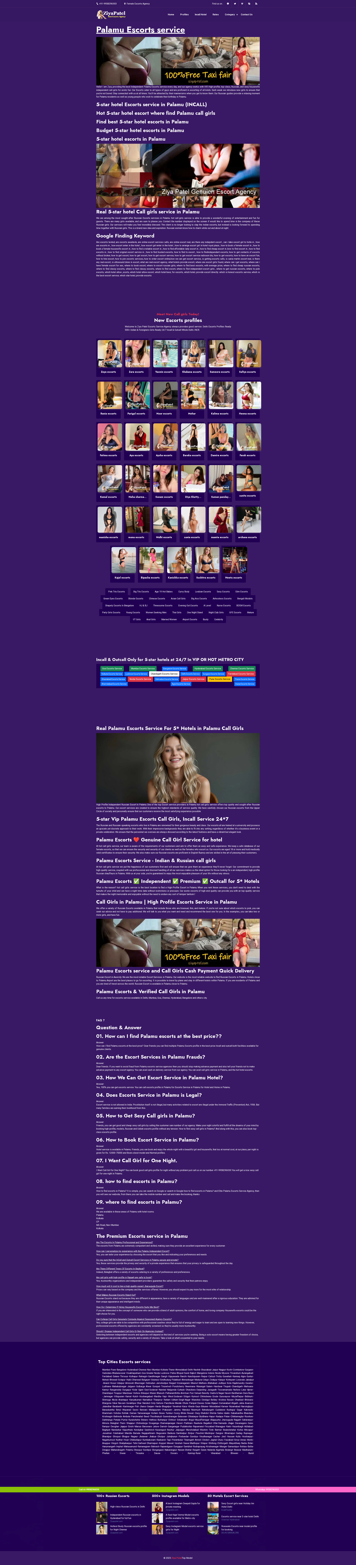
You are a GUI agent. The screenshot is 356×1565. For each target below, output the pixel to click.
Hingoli (114, 1443)
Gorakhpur (131, 1403)
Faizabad (228, 1440)
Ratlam (167, 1399)
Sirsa (236, 1440)
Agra (243, 1376)
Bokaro (144, 1420)
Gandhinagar (154, 1376)
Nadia (244, 1443)
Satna (220, 1413)
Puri (192, 1393)
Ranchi (183, 1376)
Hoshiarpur (247, 1436)
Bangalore (121, 1369)
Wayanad (126, 1409)
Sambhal (188, 1446)
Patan (227, 1416)
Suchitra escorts (205, 577)
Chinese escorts (157, 598)
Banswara (147, 1426)
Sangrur (219, 1433)
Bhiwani (234, 1453)
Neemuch (195, 1409)
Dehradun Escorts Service (166, 679)
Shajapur (131, 1423)
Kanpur (221, 1379)
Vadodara (106, 1373)
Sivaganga (154, 1423)
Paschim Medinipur (205, 1433)
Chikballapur (136, 1440)
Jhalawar (143, 1436)
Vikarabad (215, 1453)
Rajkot (193, 1373)
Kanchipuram (194, 1376)
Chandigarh (237, 1386)
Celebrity (218, 619)
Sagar (239, 1409)
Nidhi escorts (164, 537)
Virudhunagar (205, 1436)
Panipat (192, 1403)
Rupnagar (248, 1433)
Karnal (128, 1396)
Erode (215, 1396)
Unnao (243, 1440)
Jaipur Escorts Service (193, 679)
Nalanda (211, 1450)
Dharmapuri (152, 1443)
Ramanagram (144, 1446)
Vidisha (117, 1413)
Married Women (169, 619)
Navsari (121, 1403)
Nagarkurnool (108, 1440)
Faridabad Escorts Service (241, 674)
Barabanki (117, 1406)
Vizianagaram (183, 1383)
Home (171, 14)
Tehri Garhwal (139, 1443)
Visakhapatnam (133, 1373)
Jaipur (215, 1369)
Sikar (114, 1403)
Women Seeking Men (156, 612)
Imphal (119, 1446)
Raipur (204, 1376)
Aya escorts (136, 455)
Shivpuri (117, 1436)
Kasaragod (160, 1430)
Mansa (138, 1426)
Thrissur (124, 1376)
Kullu (238, 1436)
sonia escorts (192, 537)
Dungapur (178, 1446)
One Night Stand (195, 612)
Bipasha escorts (150, 577)
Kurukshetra (134, 1420)
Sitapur (204, 1443)
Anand (106, 1383)
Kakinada (248, 1409)
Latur (243, 1389)
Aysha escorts (164, 455)
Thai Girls (176, 612)
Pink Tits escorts (116, 591)
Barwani (143, 1409)
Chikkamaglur (237, 1416)
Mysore (225, 1373)
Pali (137, 1406)
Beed (146, 1416)
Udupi (206, 1379)
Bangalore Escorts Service (174, 669)
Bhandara (248, 1413)
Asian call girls (178, 598)
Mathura (203, 1383)
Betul (118, 1409)
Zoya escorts (108, 372)
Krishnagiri (107, 1416)
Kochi (229, 1369)
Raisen (230, 1399)
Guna (250, 1423)
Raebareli (161, 1440)
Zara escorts (136, 372)
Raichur (170, 1430)
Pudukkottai (186, 1426)
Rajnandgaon (166, 1446)
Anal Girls (151, 619)
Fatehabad (118, 1433)
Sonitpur (147, 1450)
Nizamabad (234, 1406)
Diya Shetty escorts (192, 499)
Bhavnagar (140, 1383)
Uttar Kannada (220, 1423)
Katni (228, 1426)
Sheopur (138, 1450)
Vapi (164, 1396)
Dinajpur (106, 1450)
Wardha (157, 1396)
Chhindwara (205, 1396)
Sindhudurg (165, 1379)
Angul (191, 1420)
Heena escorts (247, 413)
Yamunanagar (144, 1413)
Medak (178, 1403)
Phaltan (105, 1453)
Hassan (230, 1436)
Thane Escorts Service (244, 679)
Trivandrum (235, 1373)
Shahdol (205, 1413)
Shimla (213, 1413)
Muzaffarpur (237, 1396)
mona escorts (136, 537)
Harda (158, 1406)
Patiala (117, 1420)
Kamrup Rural (194, 1453)
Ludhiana (106, 1386)
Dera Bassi (248, 1393)
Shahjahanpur (125, 1443)
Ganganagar (173, 1426)
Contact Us (247, 14)
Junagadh (212, 1389)
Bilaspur (145, 1393)
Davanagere (241, 1423)
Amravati (129, 1383)
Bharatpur (106, 1436)
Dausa (157, 1453)
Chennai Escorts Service (242, 668)
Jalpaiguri (180, 1430)
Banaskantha (108, 1409)
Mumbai (106, 1369)
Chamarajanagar (167, 1423)
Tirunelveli (166, 1386)
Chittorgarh (222, 1443)
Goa (144, 1373)
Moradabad (214, 1406)
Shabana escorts (192, 372)
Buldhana (203, 1416)
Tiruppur (118, 1393)
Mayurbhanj (234, 1443)
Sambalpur (181, 1433)
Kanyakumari (135, 1399)
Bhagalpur (166, 1406)
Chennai (142, 1369)
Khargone (106, 1403)
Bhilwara (249, 1399)
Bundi (251, 1453)
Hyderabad (132, 1369)
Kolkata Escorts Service (112, 674)
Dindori (205, 1440)
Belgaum (146, 1379)
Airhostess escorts (222, 598)
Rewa (162, 1413)
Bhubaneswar (118, 1373)
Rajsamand (198, 1426)
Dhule (185, 1403)
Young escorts (133, 612)
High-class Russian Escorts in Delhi (127, 1506)
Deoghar (115, 1426)
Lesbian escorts (203, 591)
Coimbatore (238, 1369)
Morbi (250, 1440)
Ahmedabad (181, 1369)
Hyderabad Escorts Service (208, 668)
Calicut (211, 1376)
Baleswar (182, 1416)
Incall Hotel (201, 14)
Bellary (214, 1399)
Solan (208, 1403)
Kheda (191, 1406)
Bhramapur (230, 1433)
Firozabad (209, 1426)
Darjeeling (201, 1389)
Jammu (177, 1409)
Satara (116, 1376)
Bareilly (205, 1393)
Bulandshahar (229, 1430)
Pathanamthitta (172, 1393)
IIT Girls (137, 619)
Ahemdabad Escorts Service (114, 684)
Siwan (123, 1453)
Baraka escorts (192, 455)
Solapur (121, 1379)
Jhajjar (231, 1423)
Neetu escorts (233, 577)
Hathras (153, 1420)
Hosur (113, 1383)
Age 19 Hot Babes (164, 591)
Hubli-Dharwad (133, 1379)
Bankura (171, 1433)
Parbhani (188, 1423)
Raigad (172, 1383)
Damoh (163, 1426)
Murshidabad (192, 1430)
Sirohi (131, 1426)
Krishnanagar (212, 1446)
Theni (122, 1423)
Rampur (106, 1426)
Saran (203, 1450)
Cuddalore (220, 1409)
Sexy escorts (223, 591)
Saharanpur (247, 1420)
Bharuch (160, 1393)
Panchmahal (137, 1416)
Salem (209, 1386)
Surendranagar (170, 1416)
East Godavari (151, 1389)
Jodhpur (222, 1383)
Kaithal (119, 1440)
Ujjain (140, 1389)
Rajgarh (237, 1420)
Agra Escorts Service (181, 684)
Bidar (250, 1443)
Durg (197, 1413)
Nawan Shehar (185, 1450)
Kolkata (164, 1369)
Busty (205, 619)
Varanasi (155, 1379)
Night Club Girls (216, 612)
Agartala (220, 1450)
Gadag (239, 1433)
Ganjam (150, 1406)
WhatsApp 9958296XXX (267, 1489)
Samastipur (233, 1446)
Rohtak (125, 1413)
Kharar (153, 1393)
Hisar (126, 1440)
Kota (229, 1383)
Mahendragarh (118, 1450)
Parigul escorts (136, 413)
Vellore (136, 1393)
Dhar (139, 1403)
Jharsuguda (227, 1420)
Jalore (156, 1426)
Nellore (236, 1389)
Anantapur (123, 1399)
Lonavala (240, 1379)
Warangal (200, 1386)
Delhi (190, 1369)
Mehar (192, 413)
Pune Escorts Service (219, 679)
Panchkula (169, 1403)
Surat (186, 1373)
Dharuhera (191, 1389)
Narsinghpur (247, 1406)
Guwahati (227, 1376)
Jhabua (152, 1436)
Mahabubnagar (119, 1386)
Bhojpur (125, 1436)
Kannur (105, 1389)
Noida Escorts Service (140, 679)
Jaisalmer (107, 1433)
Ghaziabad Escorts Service (113, 679)
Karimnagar (128, 1406)
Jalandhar (107, 1406)
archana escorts (247, 537)
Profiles (184, 14)
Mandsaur (127, 1393)
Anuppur (106, 1443)
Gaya (197, 1406)
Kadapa (219, 1416)
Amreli (198, 1440)
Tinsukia (140, 1453)
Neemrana (190, 1386)
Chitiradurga (142, 1423)
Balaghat (114, 1423)
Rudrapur (231, 1409)
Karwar (224, 1406)
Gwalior (249, 1383)
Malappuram (155, 1409)
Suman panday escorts (219, 499)
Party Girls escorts (111, 612)
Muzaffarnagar (202, 1420)
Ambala (126, 1416)
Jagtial (213, 1440)
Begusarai (161, 1433)
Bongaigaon (158, 1450)
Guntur (250, 1376)
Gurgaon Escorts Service (213, 674)
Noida (218, 1373)
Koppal (162, 1443)
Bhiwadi (113, 1379)
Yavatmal (177, 1406)
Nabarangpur (171, 1450)
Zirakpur (213, 1379)
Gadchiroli (149, 1430)
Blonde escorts (135, 598)
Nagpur (222, 1369)
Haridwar (218, 1386)
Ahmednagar (188, 1379)
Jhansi (143, 1406)
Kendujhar (138, 1430)
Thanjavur (157, 1399)
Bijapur (214, 1403)
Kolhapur (133, 1376)
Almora (105, 1423)
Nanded (146, 1403)
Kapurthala (128, 1430)
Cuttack (181, 1389)
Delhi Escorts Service (190, 674)
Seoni (135, 1409)
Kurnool (195, 1396)
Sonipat (156, 1386)
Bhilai (183, 1413)
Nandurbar (116, 1430)
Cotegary (230, 14)
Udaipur (120, 1383)
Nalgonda (171, 1389)
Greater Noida (153, 1373)
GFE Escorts (235, 612)
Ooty (153, 1403)
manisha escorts (108, 537)
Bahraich (155, 1446)
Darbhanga (107, 1420)
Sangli (164, 1376)
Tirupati (227, 1386)
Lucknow (165, 1373)
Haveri (179, 1423)
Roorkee (249, 1416)
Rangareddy (115, 1389)
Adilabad (248, 1426)
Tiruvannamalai (225, 1389)
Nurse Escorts (224, 605)
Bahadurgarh (208, 1409)
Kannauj (236, 1376)
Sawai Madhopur (191, 1443)
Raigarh (196, 1450)
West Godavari (175, 1396)
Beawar (237, 1450)
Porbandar (184, 1436)
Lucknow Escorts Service (136, 674)
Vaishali (178, 1443)
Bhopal (180, 1373)
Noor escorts (164, 413)
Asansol (249, 1403)
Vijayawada (173, 1376)
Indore (211, 1373)
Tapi (169, 1440)
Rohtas (243, 1446)
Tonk (211, 1430)
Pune (113, 1369)
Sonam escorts (164, 497)
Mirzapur (248, 1430)
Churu (220, 1440)
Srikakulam (182, 1420)
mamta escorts (219, 537)
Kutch (135, 1396)
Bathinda (117, 1416)
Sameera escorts (220, 372)
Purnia (124, 1420)
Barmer (218, 1430)
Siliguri (187, 1396)
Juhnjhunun (172, 1436)
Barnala (136, 1433)
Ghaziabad (206, 1369)
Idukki (227, 1413)
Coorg (177, 1413)
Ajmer (250, 1389)
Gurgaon (249, 1369)
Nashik (197, 1369)
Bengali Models (245, 598)
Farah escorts (247, 455)
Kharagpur (220, 1426)
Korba (240, 1430)
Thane (172, 1369)
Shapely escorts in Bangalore (119, 605)
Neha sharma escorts (136, 499)
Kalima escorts (219, 413)
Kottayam (230, 1379)
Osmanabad (224, 1403)
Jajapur (123, 1426)
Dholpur (161, 1436)
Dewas (200, 1403)
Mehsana (248, 1386)
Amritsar (185, 1393)
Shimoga (106, 1399)
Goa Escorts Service (112, 668)
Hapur (212, 1416)
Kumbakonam (149, 1440)
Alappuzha (215, 1420)
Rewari (190, 1413)
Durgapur (126, 1389)
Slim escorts (241, 591)
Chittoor (172, 1420)
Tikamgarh (189, 1440)
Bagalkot (207, 1423)
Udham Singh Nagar (180, 1399)
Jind (223, 1436)
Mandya (186, 1409)
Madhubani (247, 1450)
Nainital (162, 1389)
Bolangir (229, 1450)
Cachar (216, 1436)
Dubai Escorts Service (244, 684)
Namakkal (147, 1399)
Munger (223, 1446)
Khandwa (196, 1399)
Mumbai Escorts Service (143, 668)
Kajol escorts (122, 577)
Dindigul (206, 1399)
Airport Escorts (190, 619)
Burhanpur (162, 1420)
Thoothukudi (156, 1416)
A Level (207, 605)
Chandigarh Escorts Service (164, 674)
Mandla (128, 1433)
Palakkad (176, 1379)
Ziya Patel (176, 1558)
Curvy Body (183, 591)
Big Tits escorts (141, 591)
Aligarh (234, 1403)
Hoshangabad (146, 1396)
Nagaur (134, 1436)
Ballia (250, 1446)
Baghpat (106, 1430)
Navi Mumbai (153, 1369)
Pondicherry (178, 1386)
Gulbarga (140, 1386)
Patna (173, 1373)
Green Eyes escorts (113, 598)
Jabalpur (249, 1379)
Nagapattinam (148, 1433)
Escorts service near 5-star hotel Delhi (240, 1516)
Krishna (222, 1399)
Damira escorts (220, 455)
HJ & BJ (143, 605)
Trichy (219, 1376)
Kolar (134, 1389)
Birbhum (249, 1396)
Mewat (170, 1443)
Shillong (212, 1443)
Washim (204, 1430)
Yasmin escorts (164, 372)
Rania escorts (108, 413)
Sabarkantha (237, 1413)
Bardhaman (237, 1393)
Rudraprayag (199, 1446)
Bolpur (191, 1433)
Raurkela (198, 1423)
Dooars (174, 1453)
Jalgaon (131, 1386)
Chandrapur (107, 1393)
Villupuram (119, 1396)
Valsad (197, 1393)
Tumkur (169, 1413)
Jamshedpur (162, 1383)
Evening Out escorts (188, 605)
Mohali (105, 1379)
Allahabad (212, 1383)
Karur (184, 1406)
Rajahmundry (238, 1383)
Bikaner (204, 1406)
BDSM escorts (243, 605)
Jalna (241, 1403)
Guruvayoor (224, 1396)
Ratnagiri (143, 1376)
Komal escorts (108, 497)
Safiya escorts (247, 372)
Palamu (129, 1450)
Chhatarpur (193, 1416)
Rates (216, 14)
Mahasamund (130, 1446)
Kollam (154, 1413)
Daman (133, 1413)
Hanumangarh (108, 1446)
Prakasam (167, 1409)
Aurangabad (247, 1373)
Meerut (194, 1383)
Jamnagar (108, 1396)
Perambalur (177, 1440)
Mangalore (202, 1373)
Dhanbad (239, 1399)
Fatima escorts (108, 455)
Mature (250, 612)
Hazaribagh (237, 1426)
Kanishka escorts (178, 577)
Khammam (107, 1413)
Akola (114, 1399)
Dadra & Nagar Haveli (220, 1393)
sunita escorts (247, 496)
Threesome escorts (162, 605)
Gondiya (194, 1436)
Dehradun (150, 1383)
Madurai (198, 1379)
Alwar (148, 1386)
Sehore (159, 1403)
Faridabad (107, 1376)
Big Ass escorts (199, 598)
